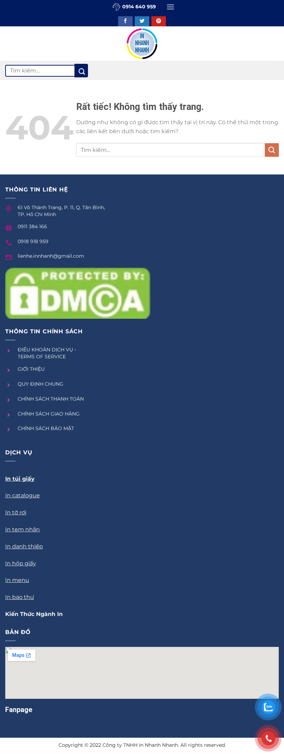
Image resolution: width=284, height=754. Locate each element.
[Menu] (170, 7)
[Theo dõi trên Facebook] (125, 21)
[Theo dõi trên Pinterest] (158, 21)
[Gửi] (81, 70)
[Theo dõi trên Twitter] (142, 21)
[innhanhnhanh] (142, 43)
